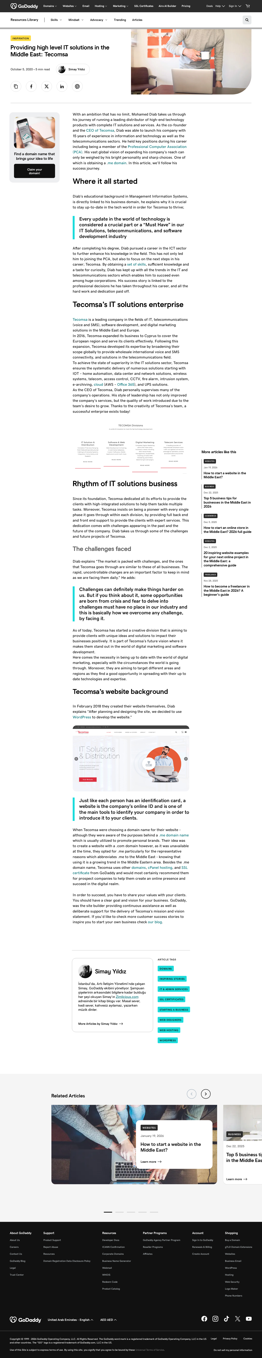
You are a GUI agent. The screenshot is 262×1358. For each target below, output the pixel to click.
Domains (166, 968)
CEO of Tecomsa (100, 130)
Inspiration (21, 38)
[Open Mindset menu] (82, 19)
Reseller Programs (153, 1247)
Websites (210, 461)
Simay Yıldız (76, 69)
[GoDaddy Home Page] (26, 1320)
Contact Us (16, 1253)
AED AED (106, 1319)
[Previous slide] (191, 1094)
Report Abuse (50, 1247)
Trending (120, 19)
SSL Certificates (143, 5)
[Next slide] (206, 1094)
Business (209, 486)
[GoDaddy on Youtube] (248, 1321)
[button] (108, 1212)
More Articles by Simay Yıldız (98, 1023)
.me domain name (173, 835)
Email (85, 5)
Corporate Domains (113, 1253)
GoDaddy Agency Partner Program (161, 1240)
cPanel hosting (160, 867)
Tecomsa (80, 319)
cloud (98, 384)
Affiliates (147, 1253)
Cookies (247, 1338)
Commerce (210, 516)
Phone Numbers (233, 1295)
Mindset (73, 19)
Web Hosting (169, 1030)
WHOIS (106, 1274)
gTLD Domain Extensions (238, 1247)
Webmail (107, 1267)
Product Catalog (111, 1288)
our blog (155, 922)
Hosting (229, 1274)
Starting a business (174, 1009)
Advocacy (96, 19)
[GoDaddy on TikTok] (226, 1321)
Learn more (148, 1161)
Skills (54, 19)
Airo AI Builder (167, 5)
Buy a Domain (232, 1240)
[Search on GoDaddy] (247, 20)
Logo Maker (231, 1288)
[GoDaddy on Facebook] (204, 1321)
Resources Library (24, 20)
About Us (15, 1240)
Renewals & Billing (202, 1247)
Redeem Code (110, 1281)
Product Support (52, 1240)
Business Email (233, 1261)
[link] (31, 86)
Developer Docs (110, 1240)
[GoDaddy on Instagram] (215, 1321)
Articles (137, 19)
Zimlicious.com (127, 997)
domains (139, 867)
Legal (13, 1267)
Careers (14, 1247)
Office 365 (125, 384)
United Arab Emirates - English (69, 1319)
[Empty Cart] (247, 6)
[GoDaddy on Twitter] (237, 1321)
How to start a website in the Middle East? (171, 1146)
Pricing (186, 5)
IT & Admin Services (174, 989)
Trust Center (17, 1274)
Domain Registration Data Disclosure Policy (66, 1261)
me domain (117, 163)
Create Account (200, 1253)
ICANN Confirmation (113, 1247)
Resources (49, 1253)
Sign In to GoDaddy (202, 1240)
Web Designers (170, 1019)
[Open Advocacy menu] (106, 19)
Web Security (232, 1281)
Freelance (210, 575)
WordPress (82, 717)
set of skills (136, 264)
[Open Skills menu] (60, 19)
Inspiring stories (172, 978)
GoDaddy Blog (17, 1261)
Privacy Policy (230, 1338)
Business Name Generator (116, 1261)
